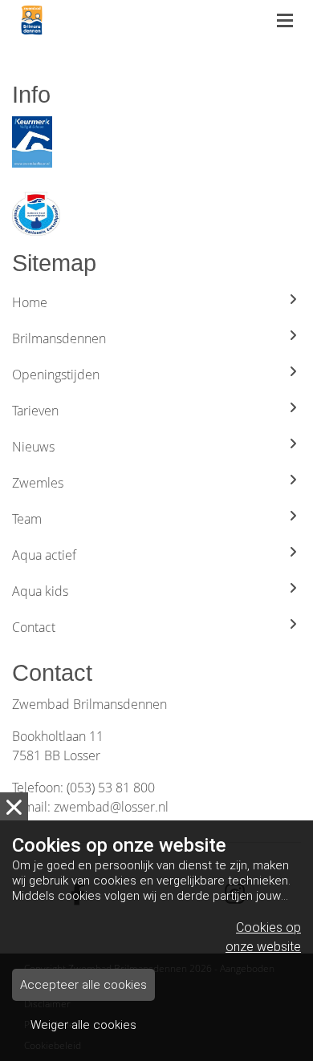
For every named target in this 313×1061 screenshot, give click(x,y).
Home (29, 302)
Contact (33, 627)
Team (27, 519)
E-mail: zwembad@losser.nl (90, 807)
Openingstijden (56, 374)
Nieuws (33, 447)
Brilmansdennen (59, 338)
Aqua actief (44, 555)
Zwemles (37, 483)
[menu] (285, 16)
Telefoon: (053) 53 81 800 (83, 787)
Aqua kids (40, 591)
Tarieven (35, 410)
